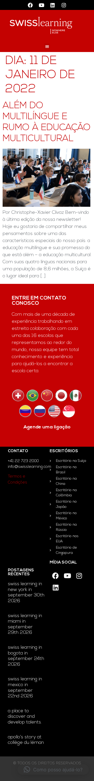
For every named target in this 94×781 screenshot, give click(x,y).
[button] (47, 46)
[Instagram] (64, 5)
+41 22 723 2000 (23, 461)
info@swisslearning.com (29, 467)
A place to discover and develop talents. (25, 717)
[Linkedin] (53, 5)
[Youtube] (41, 5)
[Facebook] (30, 5)
